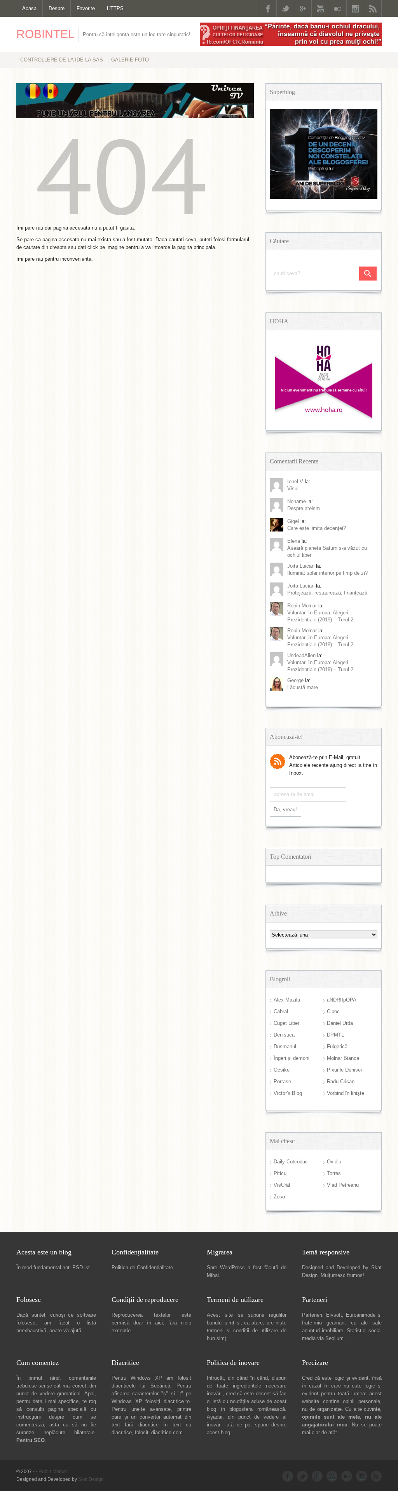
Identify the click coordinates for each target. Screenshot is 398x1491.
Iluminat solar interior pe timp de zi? (327, 573)
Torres (334, 1173)
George (295, 680)
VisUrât (282, 1185)
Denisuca (284, 1035)
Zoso (279, 1197)
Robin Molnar (302, 606)
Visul (292, 488)
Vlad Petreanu (343, 1185)
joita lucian (300, 586)
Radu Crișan (340, 1081)
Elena (293, 541)
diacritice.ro (177, 1401)
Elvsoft (334, 1315)
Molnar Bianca (343, 1058)
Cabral (281, 1011)
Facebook (267, 8)
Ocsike (282, 1070)
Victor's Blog (288, 1093)
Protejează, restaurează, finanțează (327, 593)
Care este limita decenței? (316, 528)
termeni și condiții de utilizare (242, 1330)
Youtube (320, 8)
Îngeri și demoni (291, 1058)
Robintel (45, 34)
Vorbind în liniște (345, 1093)
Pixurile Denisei (344, 1070)
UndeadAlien (301, 655)
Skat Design (91, 1479)
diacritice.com (167, 1432)
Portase (282, 1081)
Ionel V (295, 481)
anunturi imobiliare (322, 1330)
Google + (302, 8)
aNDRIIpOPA (341, 1000)
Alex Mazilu (287, 1000)
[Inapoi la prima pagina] (121, 220)
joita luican (300, 566)
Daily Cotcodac (291, 1162)
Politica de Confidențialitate (142, 1267)
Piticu (280, 1173)
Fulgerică (337, 1046)
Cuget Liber (286, 1023)
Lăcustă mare (302, 687)
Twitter (285, 8)
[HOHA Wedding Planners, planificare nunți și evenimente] (323, 417)
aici (159, 1323)
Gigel (293, 521)
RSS (372, 8)
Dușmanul (285, 1046)
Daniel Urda (340, 1023)
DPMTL (335, 1035)
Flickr (337, 8)
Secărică (160, 1386)
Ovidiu (334, 1162)
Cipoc (333, 1011)
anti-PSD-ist (76, 1267)
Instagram (355, 8)
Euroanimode (360, 1315)
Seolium (334, 1338)
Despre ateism (303, 508)
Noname (296, 501)
